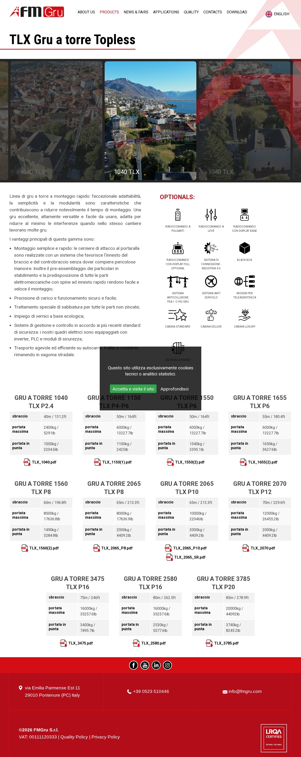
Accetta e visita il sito (133, 389)
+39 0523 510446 (151, 691)
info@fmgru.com (245, 691)
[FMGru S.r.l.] (36, 12)
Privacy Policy (105, 736)
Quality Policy (74, 736)
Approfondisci (174, 389)
